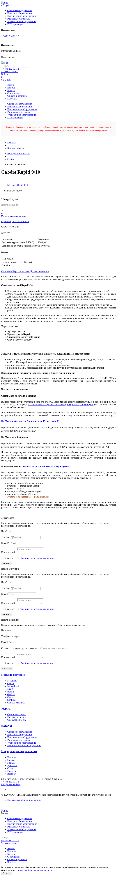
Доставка (12, 765)
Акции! (11, 85)
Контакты (12, 98)
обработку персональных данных (37, 558)
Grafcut (11, 694)
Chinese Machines (16, 702)
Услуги (6, 708)
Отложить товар (20, 221)
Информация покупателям (19, 751)
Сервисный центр (16, 714)
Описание (6, 271)
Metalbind (12, 680)
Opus (9, 697)
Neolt (10, 689)
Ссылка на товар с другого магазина (20, 648)
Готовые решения (16, 717)
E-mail (5, 543)
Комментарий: (8, 552)
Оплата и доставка (17, 96)
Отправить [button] (7, 668)
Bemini (10, 691)
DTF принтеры (15, 24)
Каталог (6, 725)
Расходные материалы (18, 18)
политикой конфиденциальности (35, 870)
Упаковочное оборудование (21, 21)
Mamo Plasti (13, 686)
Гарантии (12, 771)
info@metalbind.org (11, 51)
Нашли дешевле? (10, 205)
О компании (13, 93)
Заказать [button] (6, 563)
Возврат (11, 773)
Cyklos (10, 683)
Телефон (6, 537)
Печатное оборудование (19, 13)
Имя (4, 531)
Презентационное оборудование (24, 745)
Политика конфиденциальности (24, 800)
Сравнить (6, 221)
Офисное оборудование (19, 10)
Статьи (11, 760)
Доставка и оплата (39, 271)
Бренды (11, 90)
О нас (10, 768)
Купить (5, 216)
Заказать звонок (9, 71)
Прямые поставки (13, 674)
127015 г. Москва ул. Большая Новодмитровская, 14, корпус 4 (61, 404)
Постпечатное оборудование (22, 16)
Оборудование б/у (16, 720)
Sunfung (11, 700)
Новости (11, 87)
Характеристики (21, 271)
